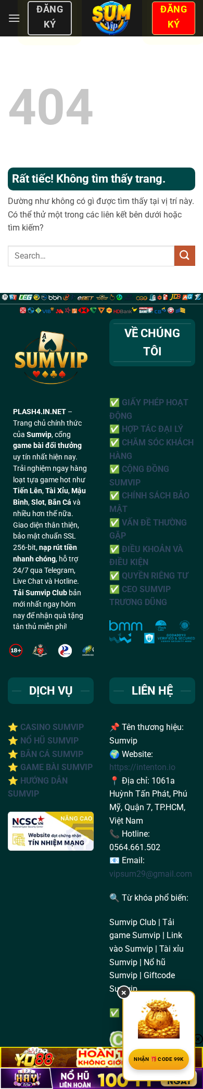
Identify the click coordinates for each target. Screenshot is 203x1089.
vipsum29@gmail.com (150, 874)
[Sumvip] (112, 18)
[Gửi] (184, 256)
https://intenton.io (142, 767)
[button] (14, 18)
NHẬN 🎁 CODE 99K (159, 1059)
